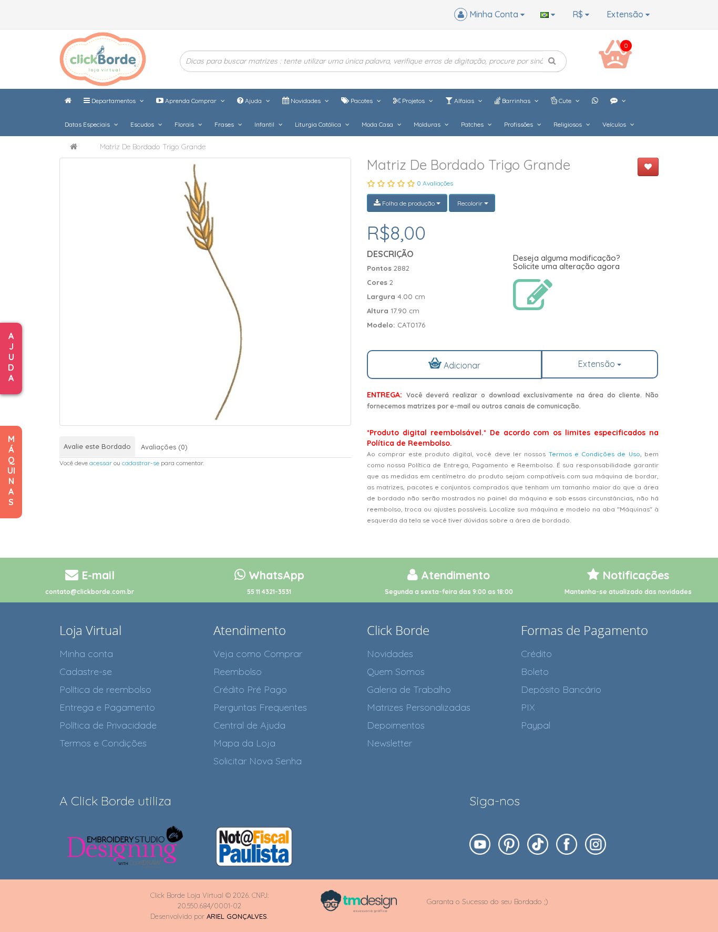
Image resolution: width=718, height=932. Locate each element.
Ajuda (253, 101)
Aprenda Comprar (190, 101)
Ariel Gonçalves (237, 916)
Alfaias (464, 101)
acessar (100, 463)
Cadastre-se (85, 671)
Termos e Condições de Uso (594, 454)
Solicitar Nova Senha (257, 761)
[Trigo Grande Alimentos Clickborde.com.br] (205, 292)
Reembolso (237, 671)
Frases (224, 124)
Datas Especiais (88, 124)
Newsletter (389, 743)
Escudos (143, 124)
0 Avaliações (435, 183)
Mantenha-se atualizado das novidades (628, 592)
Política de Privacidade (108, 725)
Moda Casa (378, 124)
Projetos (413, 101)
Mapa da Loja (244, 743)
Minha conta (86, 654)
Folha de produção (408, 203)
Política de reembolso (105, 689)
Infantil (265, 124)
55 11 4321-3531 (269, 592)
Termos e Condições (103, 743)
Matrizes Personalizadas (418, 707)
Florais (185, 124)
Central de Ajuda (249, 725)
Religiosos (568, 124)
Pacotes (361, 101)
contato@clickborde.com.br (89, 592)
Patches (473, 124)
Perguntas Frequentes (260, 707)
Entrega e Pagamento (107, 707)
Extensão (626, 14)
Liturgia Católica (319, 124)
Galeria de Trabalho (409, 689)
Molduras (428, 124)
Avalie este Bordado (97, 446)
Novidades (305, 101)
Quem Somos (396, 671)
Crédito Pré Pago (250, 689)
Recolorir (470, 203)
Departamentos (113, 101)
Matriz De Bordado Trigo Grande (153, 146)
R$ (578, 14)
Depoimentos (396, 725)
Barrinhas (516, 101)
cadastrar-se (140, 463)
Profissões (519, 124)
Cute (565, 101)
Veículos (615, 124)
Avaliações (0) (164, 447)
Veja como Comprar (257, 654)
